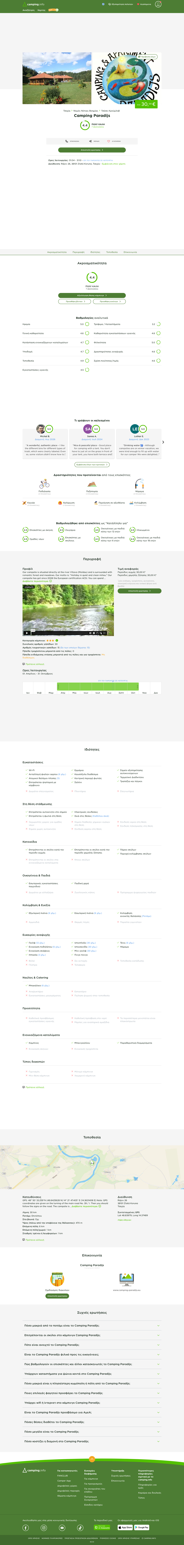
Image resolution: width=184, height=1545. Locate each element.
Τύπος (141, 1497)
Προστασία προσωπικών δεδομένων (81, 1538)
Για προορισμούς (93, 1483)
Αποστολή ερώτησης (90, 150)
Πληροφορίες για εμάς (147, 1486)
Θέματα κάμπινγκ (66, 1495)
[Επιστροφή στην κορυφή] (92, 1459)
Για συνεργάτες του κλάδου (94, 1490)
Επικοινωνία (118, 1480)
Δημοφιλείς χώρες (67, 1485)
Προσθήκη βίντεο (74, 301)
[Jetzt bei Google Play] (141, 1527)
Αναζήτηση (28, 10)
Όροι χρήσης (34, 1538)
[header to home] (33, 4)
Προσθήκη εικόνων (109, 301)
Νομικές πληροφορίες (52, 1538)
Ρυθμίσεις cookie (108, 1538)
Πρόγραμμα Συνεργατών (91, 1498)
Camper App (64, 1480)
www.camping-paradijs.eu (126, 1290)
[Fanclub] (53, 10)
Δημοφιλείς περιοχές (68, 1490)
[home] (34, 1470)
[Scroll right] (163, 442)
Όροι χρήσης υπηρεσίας (129, 1538)
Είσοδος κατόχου (93, 1504)
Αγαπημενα (145, 4)
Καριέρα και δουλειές (149, 1492)
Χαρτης (41, 10)
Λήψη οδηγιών (124, 1220)
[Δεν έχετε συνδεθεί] (158, 4)
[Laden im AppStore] (125, 1527)
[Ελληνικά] (103, 4)
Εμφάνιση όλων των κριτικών (90, 465)
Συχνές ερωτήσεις (121, 1475)
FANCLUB (62, 1475)
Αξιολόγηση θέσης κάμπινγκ (90, 295)
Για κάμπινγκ (91, 1478)
